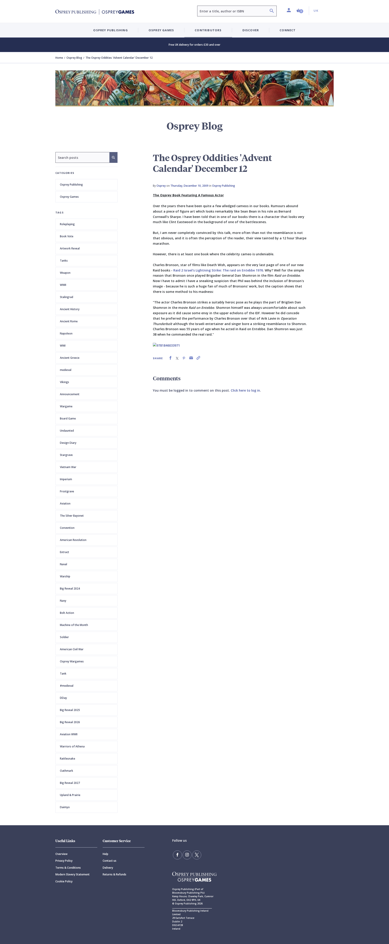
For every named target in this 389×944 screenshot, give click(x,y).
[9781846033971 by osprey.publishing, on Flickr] (166, 345)
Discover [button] (250, 30)
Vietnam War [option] (68, 467)
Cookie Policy (63, 881)
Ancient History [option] (69, 309)
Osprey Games (69, 197)
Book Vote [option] (66, 236)
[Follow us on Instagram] (187, 854)
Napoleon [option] (66, 333)
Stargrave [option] (66, 455)
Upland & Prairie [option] (70, 795)
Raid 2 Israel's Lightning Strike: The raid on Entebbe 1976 (218, 270)
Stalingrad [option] (66, 297)
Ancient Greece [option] (69, 358)
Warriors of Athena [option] (72, 746)
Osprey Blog (74, 58)
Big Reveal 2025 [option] (70, 710)
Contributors (208, 30)
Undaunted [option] (67, 431)
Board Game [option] (68, 418)
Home (59, 58)
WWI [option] (63, 346)
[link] (170, 358)
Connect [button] (288, 30)
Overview (61, 854)
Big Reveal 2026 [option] (70, 722)
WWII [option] (63, 285)
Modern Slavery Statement (72, 874)
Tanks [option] (64, 260)
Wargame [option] (66, 406)
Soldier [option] (64, 637)
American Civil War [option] (72, 649)
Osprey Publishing (71, 184)
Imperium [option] (66, 479)
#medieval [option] (66, 686)
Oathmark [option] (66, 771)
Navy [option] (63, 601)
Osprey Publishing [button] (110, 30)
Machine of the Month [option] (74, 625)
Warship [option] (65, 576)
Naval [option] (63, 564)
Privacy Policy (63, 861)
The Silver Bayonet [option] (72, 516)
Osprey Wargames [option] (72, 661)
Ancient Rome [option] (69, 321)
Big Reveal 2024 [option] (70, 588)
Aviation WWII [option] (68, 734)
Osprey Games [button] (161, 30)
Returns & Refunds (114, 874)
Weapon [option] (65, 273)
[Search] (271, 11)
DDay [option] (63, 698)
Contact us (109, 861)
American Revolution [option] (73, 540)
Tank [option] (63, 673)
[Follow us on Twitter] (196, 854)
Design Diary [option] (68, 443)
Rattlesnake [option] (67, 758)
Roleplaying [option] (67, 224)
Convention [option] (67, 528)
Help (105, 854)
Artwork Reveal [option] (70, 248)
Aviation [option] (65, 503)
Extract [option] (64, 552)
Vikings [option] (64, 382)
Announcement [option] (69, 394)
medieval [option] (65, 370)
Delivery (108, 868)
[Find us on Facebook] (177, 854)
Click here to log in (245, 390)
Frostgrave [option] (67, 491)
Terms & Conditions (68, 868)
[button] (300, 11)
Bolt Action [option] (67, 613)
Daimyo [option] (65, 807)
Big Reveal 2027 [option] (70, 783)
